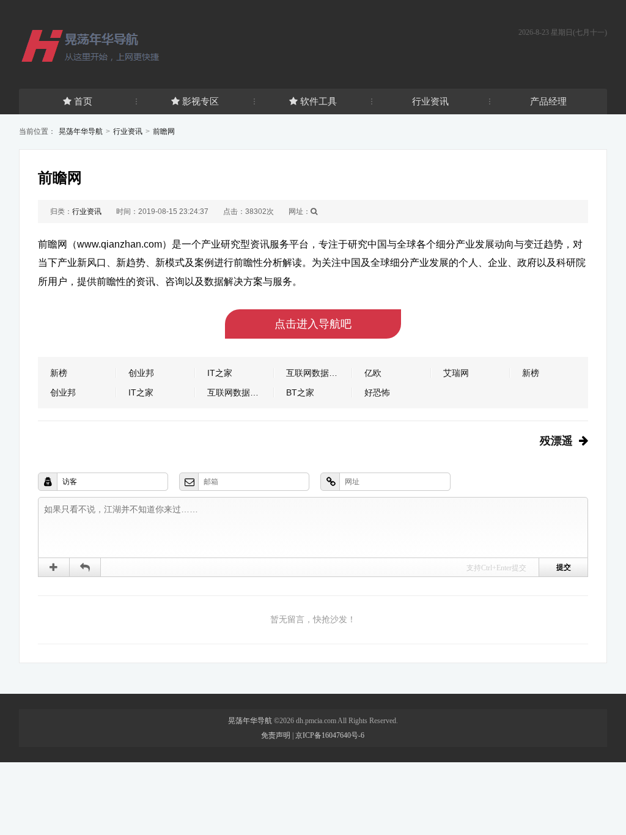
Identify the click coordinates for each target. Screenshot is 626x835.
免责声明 (275, 735)
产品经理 (548, 101)
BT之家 (300, 392)
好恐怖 (377, 392)
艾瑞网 (456, 373)
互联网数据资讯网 (319, 373)
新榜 (58, 373)
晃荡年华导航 (81, 131)
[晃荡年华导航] (104, 45)
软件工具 (318, 101)
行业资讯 (430, 101)
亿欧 (372, 373)
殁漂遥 (556, 441)
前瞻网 (164, 131)
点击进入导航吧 (313, 324)
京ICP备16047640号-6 (329, 735)
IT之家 (219, 373)
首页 (83, 101)
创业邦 (141, 373)
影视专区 (200, 101)
